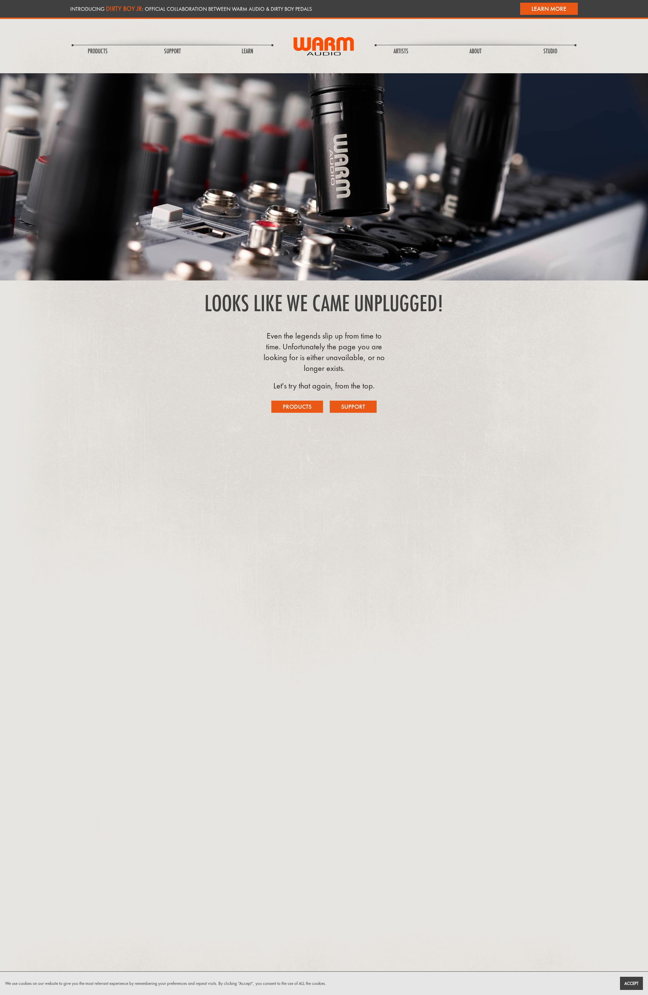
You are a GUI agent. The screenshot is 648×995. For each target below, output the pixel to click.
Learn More (549, 8)
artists (401, 51)
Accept (631, 983)
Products (297, 406)
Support (353, 406)
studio (550, 51)
